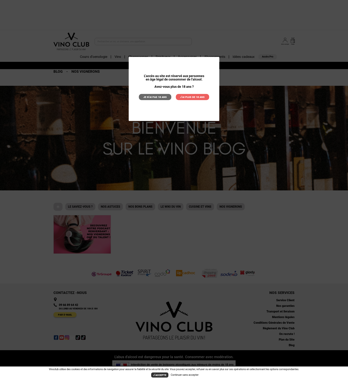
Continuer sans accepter (185, 374)
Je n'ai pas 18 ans (155, 97)
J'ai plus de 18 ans (192, 97)
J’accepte (159, 375)
